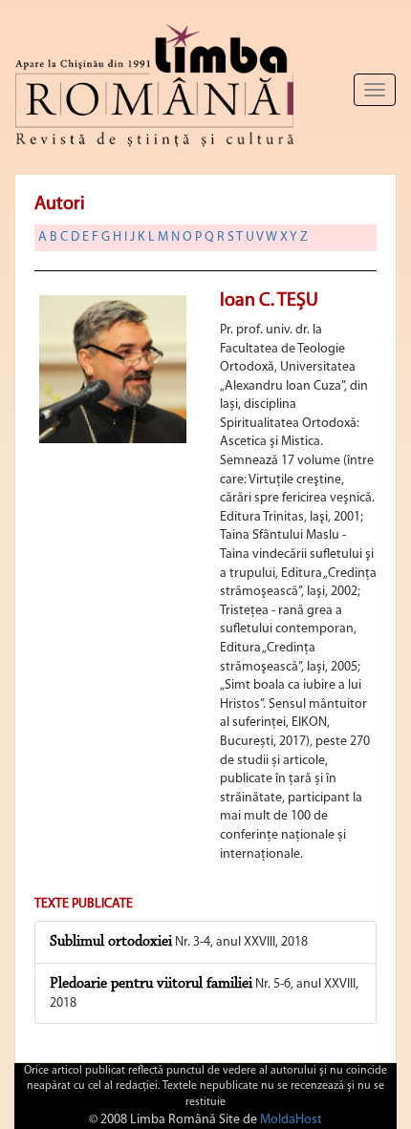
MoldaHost (291, 1120)
